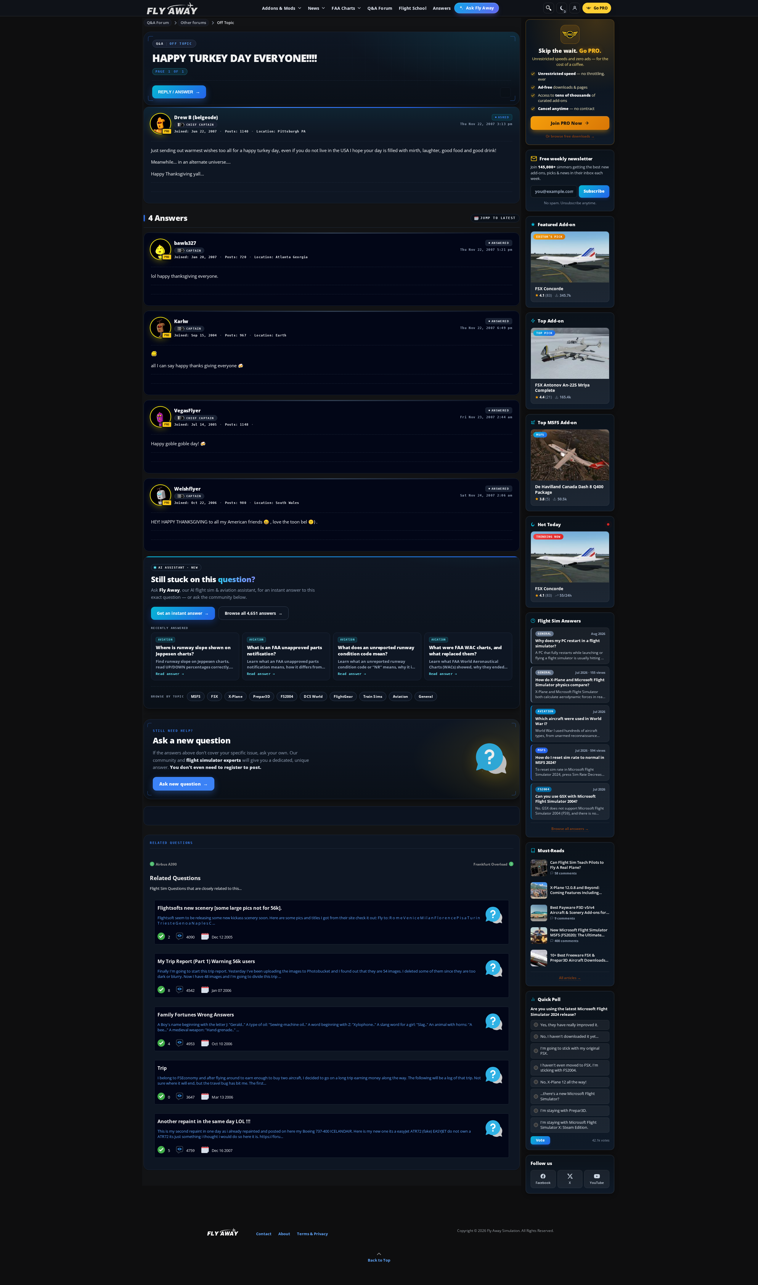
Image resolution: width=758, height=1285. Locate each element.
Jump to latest (498, 218)
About (284, 1233)
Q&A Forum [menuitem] (379, 8)
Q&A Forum (158, 22)
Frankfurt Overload (490, 864)
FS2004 (287, 696)
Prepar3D (261, 696)
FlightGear (343, 696)
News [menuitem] (313, 8)
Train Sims (372, 696)
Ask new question (183, 783)
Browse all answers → (570, 828)
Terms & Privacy (312, 1233)
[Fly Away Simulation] (172, 8)
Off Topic (225, 22)
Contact (264, 1233)
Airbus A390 (166, 864)
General (426, 696)
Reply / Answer (175, 92)
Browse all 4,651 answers (254, 613)
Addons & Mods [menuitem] (279, 8)
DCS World (313, 696)
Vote (540, 1140)
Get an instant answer (183, 613)
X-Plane (236, 696)
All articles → (570, 978)
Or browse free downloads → (570, 136)
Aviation (400, 696)
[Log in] (574, 8)
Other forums (193, 22)
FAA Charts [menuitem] (343, 8)
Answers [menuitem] (442, 8)
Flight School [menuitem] (412, 8)
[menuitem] (476, 8)
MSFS (195, 696)
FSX (214, 696)
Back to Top (379, 1260)
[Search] (548, 8)
